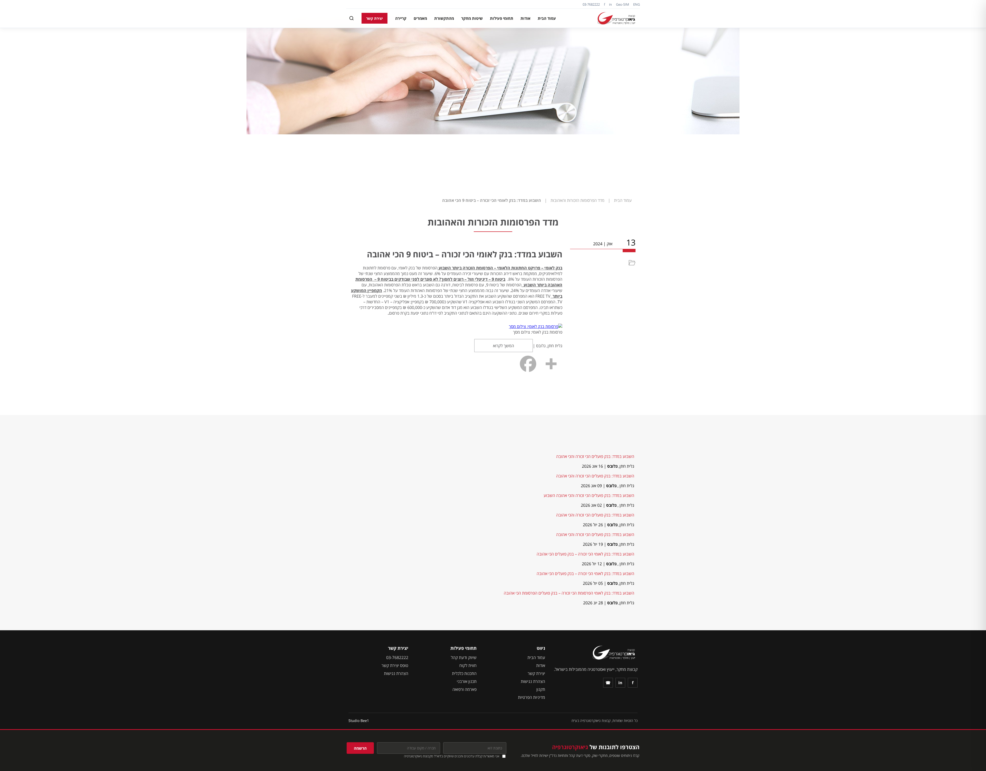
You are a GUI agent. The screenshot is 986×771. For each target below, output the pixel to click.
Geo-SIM (622, 4)
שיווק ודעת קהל (464, 657)
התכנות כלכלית (464, 673)
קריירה (400, 18)
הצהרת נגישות (533, 681)
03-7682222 (591, 4)
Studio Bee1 (358, 720)
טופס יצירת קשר (395, 665)
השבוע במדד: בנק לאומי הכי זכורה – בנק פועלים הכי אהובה (585, 554)
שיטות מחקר (472, 18)
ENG (636, 4)
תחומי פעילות (501, 18)
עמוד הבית (547, 18)
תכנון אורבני (467, 681)
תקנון (540, 689)
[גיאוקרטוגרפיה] (617, 18)
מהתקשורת (444, 18)
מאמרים (420, 18)
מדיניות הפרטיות (531, 697)
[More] (551, 364)
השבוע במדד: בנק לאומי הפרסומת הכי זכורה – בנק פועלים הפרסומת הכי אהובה (569, 593)
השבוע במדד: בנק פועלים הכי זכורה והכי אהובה (595, 456)
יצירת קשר (374, 18)
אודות (525, 18)
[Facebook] (528, 364)
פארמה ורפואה (464, 689)
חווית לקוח (468, 665)
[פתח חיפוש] (351, 18)
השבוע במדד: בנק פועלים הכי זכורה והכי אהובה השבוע (589, 495)
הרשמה (360, 748)
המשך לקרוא (503, 346)
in (610, 4)
